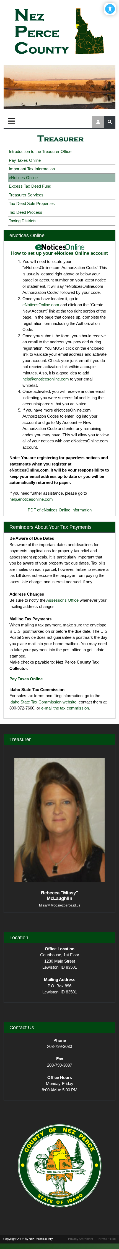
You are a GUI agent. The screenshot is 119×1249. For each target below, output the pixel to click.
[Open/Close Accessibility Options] (110, 9)
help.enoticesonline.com (31, 499)
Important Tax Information (32, 168)
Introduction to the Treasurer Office (40, 151)
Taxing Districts (23, 220)
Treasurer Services (26, 195)
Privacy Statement (80, 1239)
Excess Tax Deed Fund (30, 186)
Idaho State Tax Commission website (42, 702)
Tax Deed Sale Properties (32, 203)
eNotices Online (23, 177)
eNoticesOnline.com (40, 304)
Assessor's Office (62, 600)
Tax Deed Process (25, 212)
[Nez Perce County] (59, 31)
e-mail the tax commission (65, 708)
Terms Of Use (106, 1239)
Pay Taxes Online (25, 160)
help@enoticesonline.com (45, 379)
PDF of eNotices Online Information (60, 510)
